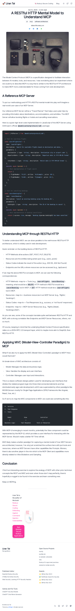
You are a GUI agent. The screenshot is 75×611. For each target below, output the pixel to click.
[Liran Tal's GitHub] (71, 3)
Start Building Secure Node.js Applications (18, 531)
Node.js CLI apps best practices (48, 562)
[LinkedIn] (59, 606)
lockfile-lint (42, 554)
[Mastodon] (71, 606)
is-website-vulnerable (45, 557)
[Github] (67, 606)
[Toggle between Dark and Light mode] (64, 3)
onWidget (10, 607)
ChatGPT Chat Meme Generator (12, 594)
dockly (41, 551)
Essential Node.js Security (10, 574)
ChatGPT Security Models (10, 591)
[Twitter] (63, 606)
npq (40, 559)
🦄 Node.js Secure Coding (43, 3)
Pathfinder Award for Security (50, 577)
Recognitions (6, 551)
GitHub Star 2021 (46, 582)
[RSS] (55, 606)
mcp (31, 21)
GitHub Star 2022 (46, 579)
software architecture (41, 21)
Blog (57, 3)
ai (26, 21)
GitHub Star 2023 (46, 574)
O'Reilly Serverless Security (10, 577)
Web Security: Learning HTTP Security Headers (16, 579)
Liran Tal (6, 549)
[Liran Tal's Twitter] (68, 3)
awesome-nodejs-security (47, 565)
